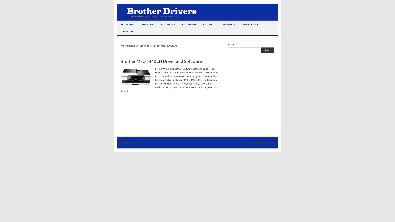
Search (231, 44)
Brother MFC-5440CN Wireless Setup (178, 116)
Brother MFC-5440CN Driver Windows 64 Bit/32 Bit (144, 107)
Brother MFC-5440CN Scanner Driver (167, 111)
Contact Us (127, 31)
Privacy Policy (250, 24)
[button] (136, 77)
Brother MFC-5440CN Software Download (141, 116)
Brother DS (229, 24)
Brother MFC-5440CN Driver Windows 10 (175, 102)
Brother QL (209, 24)
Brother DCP (168, 24)
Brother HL (148, 24)
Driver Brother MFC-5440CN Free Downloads (142, 120)
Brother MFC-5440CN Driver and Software (161, 61)
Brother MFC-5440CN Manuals (135, 111)
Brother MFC (127, 24)
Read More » (127, 91)
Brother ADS (189, 24)
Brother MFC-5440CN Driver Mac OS (138, 102)
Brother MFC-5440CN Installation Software (189, 107)
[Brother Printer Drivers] (197, 20)
